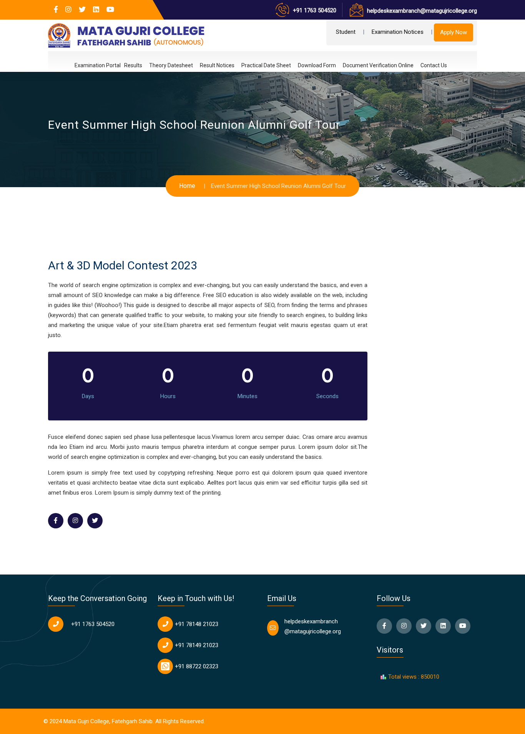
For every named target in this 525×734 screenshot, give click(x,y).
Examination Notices (398, 31)
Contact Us (433, 65)
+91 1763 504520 (314, 10)
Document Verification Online (378, 65)
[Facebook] (56, 10)
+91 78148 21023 (196, 624)
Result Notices (217, 65)
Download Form (317, 65)
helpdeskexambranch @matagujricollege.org (312, 626)
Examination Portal (98, 65)
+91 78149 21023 (196, 645)
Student (346, 31)
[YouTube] (110, 10)
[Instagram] (68, 10)
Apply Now (453, 32)
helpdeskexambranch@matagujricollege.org (422, 10)
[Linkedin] (96, 10)
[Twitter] (82, 10)
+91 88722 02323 (196, 666)
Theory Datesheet (171, 65)
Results (133, 65)
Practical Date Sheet (266, 65)
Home (187, 185)
